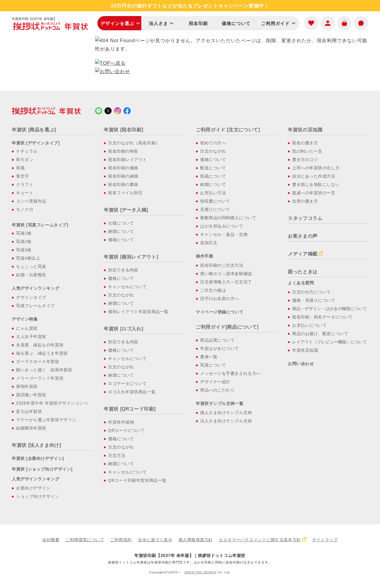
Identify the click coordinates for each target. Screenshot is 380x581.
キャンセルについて (127, 286)
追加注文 (208, 242)
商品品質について (217, 340)
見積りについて (215, 209)
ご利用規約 (121, 539)
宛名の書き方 (305, 142)
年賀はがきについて (219, 348)
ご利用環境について (84, 539)
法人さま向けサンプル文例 (226, 421)
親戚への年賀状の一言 (313, 192)
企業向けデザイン (33, 488)
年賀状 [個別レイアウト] (131, 256)
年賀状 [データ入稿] (126, 209)
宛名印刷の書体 (123, 184)
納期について (121, 231)
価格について (236, 23)
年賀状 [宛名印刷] (123, 129)
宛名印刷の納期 (123, 176)
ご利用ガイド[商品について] (227, 326)
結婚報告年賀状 (31, 428)
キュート (24, 192)
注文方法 (116, 455)
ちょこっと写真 (31, 266)
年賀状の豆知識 (305, 129)
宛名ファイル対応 (125, 192)
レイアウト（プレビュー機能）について (329, 342)
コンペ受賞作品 (31, 201)
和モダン (24, 159)
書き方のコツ (305, 159)
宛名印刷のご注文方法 (221, 265)
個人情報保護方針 (195, 539)
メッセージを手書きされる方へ (230, 373)
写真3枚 (23, 249)
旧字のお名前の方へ (219, 298)
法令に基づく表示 (155, 539)
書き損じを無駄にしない (316, 184)
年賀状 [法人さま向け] (36, 445)
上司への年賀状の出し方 (316, 167)
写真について (213, 365)
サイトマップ (325, 539)
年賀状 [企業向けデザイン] (38, 458)
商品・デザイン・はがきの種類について (329, 308)
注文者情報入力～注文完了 (226, 282)
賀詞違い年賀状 (31, 394)
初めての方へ (213, 142)
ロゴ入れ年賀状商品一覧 (132, 391)
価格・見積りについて (313, 300)
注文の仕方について (311, 292)
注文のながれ (121, 295)
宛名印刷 (198, 23)
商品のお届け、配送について (320, 333)
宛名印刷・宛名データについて (322, 317)
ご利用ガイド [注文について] (228, 129)
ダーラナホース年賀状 (37, 361)
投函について (213, 176)
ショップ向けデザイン (37, 496)
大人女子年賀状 (31, 336)
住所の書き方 (305, 201)
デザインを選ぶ (117, 23)
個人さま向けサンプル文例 (226, 412)
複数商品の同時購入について (228, 217)
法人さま (158, 23)
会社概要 (50, 539)
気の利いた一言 (307, 151)
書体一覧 (208, 356)
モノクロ (24, 209)
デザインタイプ (31, 297)
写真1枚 (23, 233)
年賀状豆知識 (305, 350)
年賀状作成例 (121, 422)
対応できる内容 (123, 270)
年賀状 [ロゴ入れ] (123, 328)
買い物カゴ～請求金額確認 (226, 273)
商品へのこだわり (217, 390)
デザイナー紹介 (215, 381)
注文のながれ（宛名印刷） (134, 142)
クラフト (24, 184)
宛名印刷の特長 (123, 151)
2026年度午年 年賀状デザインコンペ (52, 403)
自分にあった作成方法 (313, 176)
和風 (20, 167)
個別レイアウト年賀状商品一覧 (138, 311)
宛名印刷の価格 (123, 167)
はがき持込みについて (221, 226)
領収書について (215, 201)
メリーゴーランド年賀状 (40, 378)
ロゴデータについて (127, 383)
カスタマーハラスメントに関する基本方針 (260, 539)
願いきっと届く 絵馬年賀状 (44, 369)
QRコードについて (126, 430)
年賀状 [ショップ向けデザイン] (42, 469)
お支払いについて (309, 325)
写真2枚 (23, 241)
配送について (213, 167)
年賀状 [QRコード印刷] (130, 408)
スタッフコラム (305, 218)
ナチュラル (27, 151)
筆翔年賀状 (27, 386)
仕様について (121, 223)
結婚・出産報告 (31, 274)
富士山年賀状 (29, 411)
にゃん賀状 (27, 328)
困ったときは (303, 271)
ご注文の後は (213, 290)
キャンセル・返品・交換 (224, 234)
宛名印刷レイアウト (127, 159)
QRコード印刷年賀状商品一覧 (137, 480)
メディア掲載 (303, 253)
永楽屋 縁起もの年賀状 (40, 344)
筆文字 (22, 176)
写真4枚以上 (28, 258)
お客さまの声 (303, 236)
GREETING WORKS (200, 572)
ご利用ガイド (275, 23)
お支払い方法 (213, 192)
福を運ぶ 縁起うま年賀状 (42, 353)
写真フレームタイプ (35, 305)
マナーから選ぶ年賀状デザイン (46, 419)
